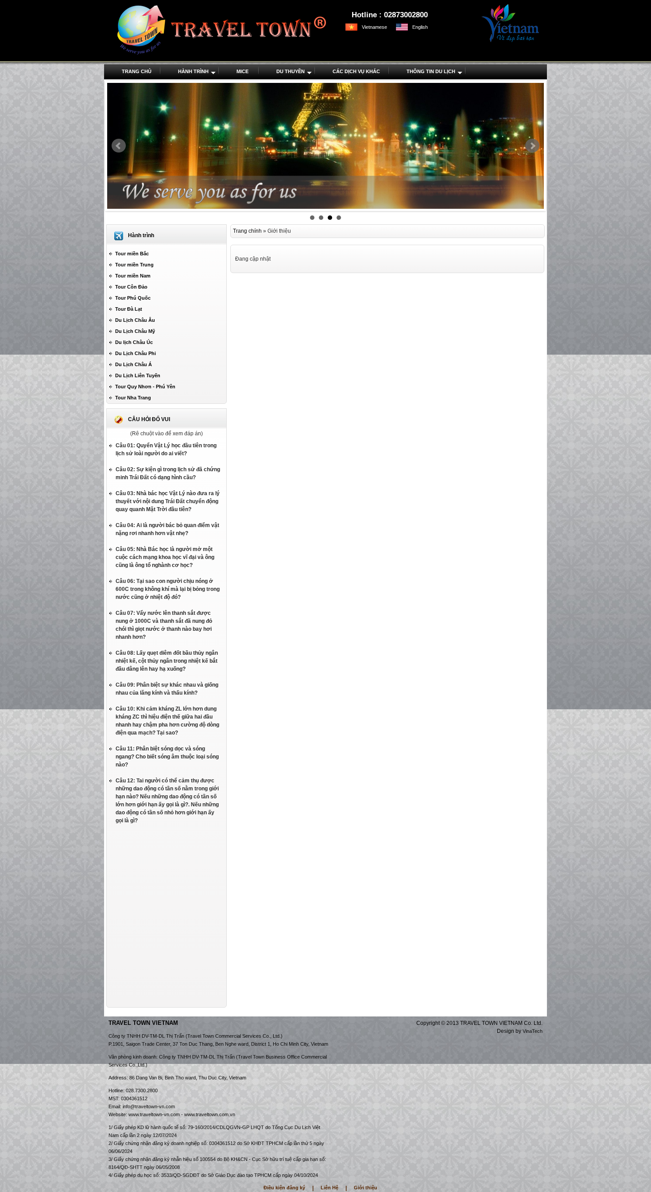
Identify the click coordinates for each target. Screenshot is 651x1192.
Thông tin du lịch (431, 71)
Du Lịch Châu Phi (135, 353)
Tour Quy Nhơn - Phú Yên (145, 386)
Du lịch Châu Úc (134, 342)
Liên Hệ (329, 1187)
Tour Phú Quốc (133, 298)
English (420, 27)
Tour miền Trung (134, 264)
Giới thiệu (365, 1187)
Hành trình (193, 71)
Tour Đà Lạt (128, 309)
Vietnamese (374, 27)
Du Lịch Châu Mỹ (135, 331)
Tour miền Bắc (132, 253)
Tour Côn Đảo (131, 286)
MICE (242, 71)
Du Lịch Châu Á (133, 364)
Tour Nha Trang (133, 397)
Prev (119, 146)
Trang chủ (136, 71)
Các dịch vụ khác (356, 71)
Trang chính (247, 231)
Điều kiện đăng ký (284, 1187)
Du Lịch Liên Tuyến (137, 375)
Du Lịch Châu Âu (135, 320)
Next (532, 146)
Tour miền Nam (133, 275)
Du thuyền (290, 71)
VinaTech (532, 1031)
